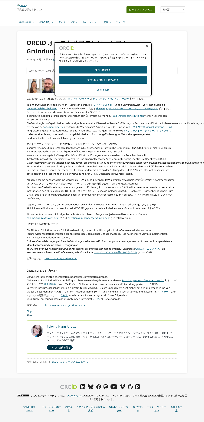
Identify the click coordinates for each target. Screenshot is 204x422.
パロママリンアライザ (77, 98)
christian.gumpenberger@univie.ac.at (89, 218)
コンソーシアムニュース (74, 361)
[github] (130, 388)
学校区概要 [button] (25, 22)
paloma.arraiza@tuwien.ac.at (43, 218)
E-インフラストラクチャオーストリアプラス (147, 130)
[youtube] (113, 388)
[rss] (137, 388)
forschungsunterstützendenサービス (143, 280)
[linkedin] (82, 388)
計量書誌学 (50, 284)
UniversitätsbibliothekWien (42, 108)
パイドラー (162, 291)
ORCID (64, 295)
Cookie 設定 (176, 408)
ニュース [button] (120, 22)
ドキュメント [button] (89, 22)
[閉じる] (147, 46)
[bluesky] (91, 388)
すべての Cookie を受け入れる (103, 79)
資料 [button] (105, 22)
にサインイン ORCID (140, 9)
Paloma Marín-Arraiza (61, 326)
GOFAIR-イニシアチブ (147, 248)
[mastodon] (105, 388)
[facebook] (98, 388)
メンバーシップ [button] (66, 22)
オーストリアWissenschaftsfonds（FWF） (151, 127)
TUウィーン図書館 (102, 104)
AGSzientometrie (53, 127)
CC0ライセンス (75, 395)
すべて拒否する (103, 69)
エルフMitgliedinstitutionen (128, 115)
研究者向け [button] (44, 22)
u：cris (97, 299)
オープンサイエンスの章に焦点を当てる (115, 252)
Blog (29, 311)
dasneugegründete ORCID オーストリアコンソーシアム (127, 108)
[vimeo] (122, 388)
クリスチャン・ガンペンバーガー (111, 98)
